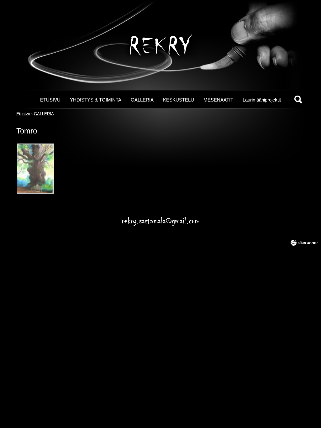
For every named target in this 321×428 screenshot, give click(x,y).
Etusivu (23, 114)
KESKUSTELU (178, 99)
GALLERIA (142, 99)
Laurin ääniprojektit (262, 99)
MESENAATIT (218, 99)
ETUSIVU (50, 99)
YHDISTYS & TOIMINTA (95, 99)
